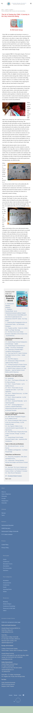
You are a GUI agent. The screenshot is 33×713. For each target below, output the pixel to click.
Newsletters (6, 580)
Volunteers (5, 570)
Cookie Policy (5, 544)
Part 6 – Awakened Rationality (15, 401)
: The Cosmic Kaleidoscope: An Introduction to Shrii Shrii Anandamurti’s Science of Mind (16, 469)
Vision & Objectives (6, 494)
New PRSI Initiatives (13, 358)
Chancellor (4, 502)
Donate (15, 695)
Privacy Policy (5, 547)
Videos (4, 610)
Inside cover (8, 293)
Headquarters (5, 500)
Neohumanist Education (8, 525)
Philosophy (4, 496)
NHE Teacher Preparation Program (17, 416)
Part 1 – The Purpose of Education (16, 380)
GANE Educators (6, 528)
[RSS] (14, 701)
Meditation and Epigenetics (15, 449)
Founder (4, 498)
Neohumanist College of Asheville (16, 360)
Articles (5, 591)
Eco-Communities (7, 568)
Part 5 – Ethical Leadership (15, 397)
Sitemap (4, 513)
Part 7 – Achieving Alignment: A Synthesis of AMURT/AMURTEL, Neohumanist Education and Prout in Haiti (15, 406)
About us (4, 491)
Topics (3, 515)
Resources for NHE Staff (9, 608)
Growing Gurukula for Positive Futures (17, 364)
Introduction (11, 378)
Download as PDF (10, 291)
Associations (6, 566)
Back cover (8, 478)
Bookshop (5, 601)
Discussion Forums (7, 563)
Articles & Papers (7, 603)
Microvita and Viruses (13, 446)
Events (4, 559)
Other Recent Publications (14, 473)
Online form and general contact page (11, 622)
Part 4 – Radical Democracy (15, 393)
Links (20, 695)
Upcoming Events (7, 589)
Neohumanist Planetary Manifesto (9, 305)
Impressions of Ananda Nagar (15, 349)
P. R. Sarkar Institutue (7, 534)
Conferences (6, 561)
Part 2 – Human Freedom (14, 384)
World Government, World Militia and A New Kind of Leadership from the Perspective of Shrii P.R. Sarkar (15, 316)
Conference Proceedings (9, 606)
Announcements (7, 582)
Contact (10, 695)
